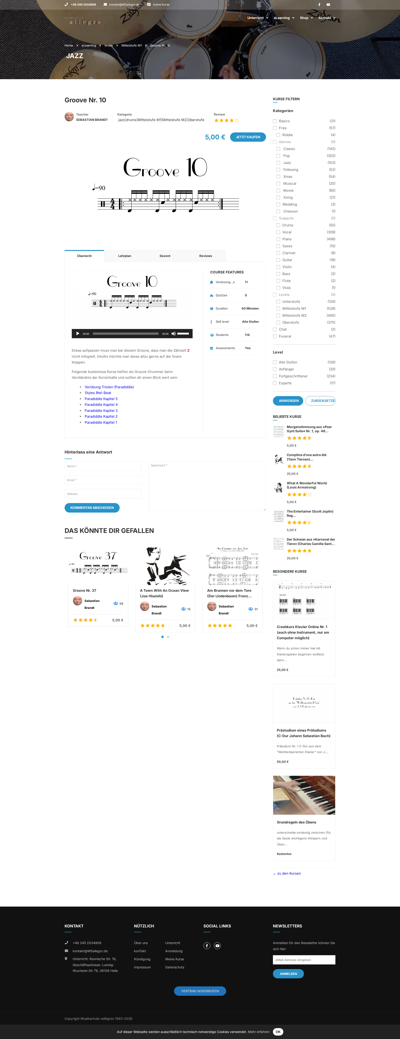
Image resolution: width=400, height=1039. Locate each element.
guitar (287, 260)
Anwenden (289, 401)
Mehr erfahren (258, 1032)
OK (278, 1032)
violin (287, 267)
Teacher (82, 114)
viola (286, 287)
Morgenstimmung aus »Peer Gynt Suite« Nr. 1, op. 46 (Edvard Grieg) (309, 429)
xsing (287, 197)
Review (219, 114)
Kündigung (142, 959)
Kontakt (325, 18)
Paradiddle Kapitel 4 (101, 404)
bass (286, 274)
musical (289, 183)
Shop (304, 18)
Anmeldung (174, 951)
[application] (132, 333)
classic (288, 149)
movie (288, 190)
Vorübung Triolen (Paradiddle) (109, 387)
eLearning (282, 18)
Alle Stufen (288, 362)
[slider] (183, 333)
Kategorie (124, 114)
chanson (290, 211)
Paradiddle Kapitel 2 (101, 416)
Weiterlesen (98, 566)
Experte (285, 383)
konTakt (140, 951)
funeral (285, 336)
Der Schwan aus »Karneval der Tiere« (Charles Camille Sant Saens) (311, 541)
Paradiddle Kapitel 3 (101, 410)
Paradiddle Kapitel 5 (101, 399)
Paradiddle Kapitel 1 (101, 422)
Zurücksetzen (323, 401)
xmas (287, 176)
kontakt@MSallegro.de (124, 4)
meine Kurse (161, 4)
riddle (287, 135)
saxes (287, 246)
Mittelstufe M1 (132, 45)
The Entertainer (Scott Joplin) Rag (310, 513)
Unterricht (255, 18)
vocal (286, 232)
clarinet (288, 253)
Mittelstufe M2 (174, 120)
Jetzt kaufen (248, 137)
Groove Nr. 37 (84, 590)
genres (285, 142)
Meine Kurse (174, 959)
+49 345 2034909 (83, 4)
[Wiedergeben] (77, 333)
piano (287, 239)
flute (286, 281)
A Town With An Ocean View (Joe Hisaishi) (164, 593)
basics (284, 121)
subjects (286, 218)
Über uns (141, 943)
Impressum (142, 967)
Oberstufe (196, 120)
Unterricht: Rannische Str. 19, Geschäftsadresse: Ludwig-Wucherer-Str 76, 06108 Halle (95, 965)
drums (131, 120)
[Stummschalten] (173, 333)
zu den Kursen (288, 873)
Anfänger (286, 369)
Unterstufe (291, 301)
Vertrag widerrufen (200, 991)
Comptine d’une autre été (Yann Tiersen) (306, 457)
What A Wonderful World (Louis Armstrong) (307, 485)
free (283, 128)
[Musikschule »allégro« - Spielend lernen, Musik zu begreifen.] (82, 17)
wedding (289, 204)
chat (283, 329)
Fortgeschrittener (293, 376)
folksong (290, 169)
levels (109, 45)
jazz (121, 120)
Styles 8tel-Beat (98, 393)
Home (69, 45)
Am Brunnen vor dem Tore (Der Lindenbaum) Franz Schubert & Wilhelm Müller (229, 593)
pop (286, 155)
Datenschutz (174, 967)
